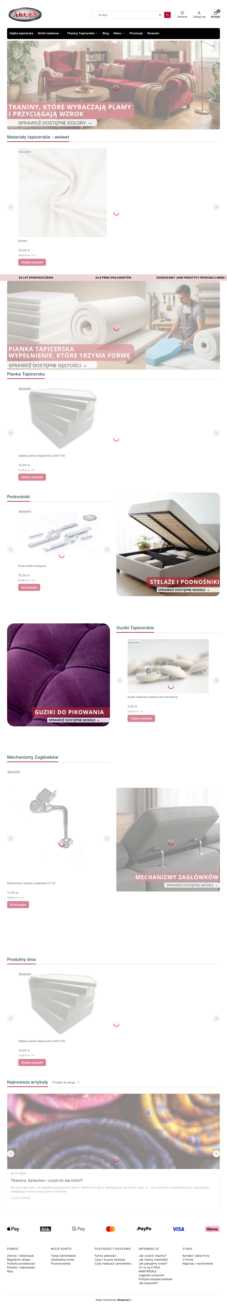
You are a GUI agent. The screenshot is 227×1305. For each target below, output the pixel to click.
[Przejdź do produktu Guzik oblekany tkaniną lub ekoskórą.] (168, 666)
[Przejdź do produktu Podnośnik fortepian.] (58, 535)
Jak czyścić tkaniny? (153, 1255)
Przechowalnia (60, 1263)
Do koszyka (29, 587)
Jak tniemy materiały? (153, 1259)
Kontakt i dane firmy (196, 1255)
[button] (167, 15)
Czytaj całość (20, 1197)
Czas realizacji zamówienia (113, 1263)
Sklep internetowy (112, 1299)
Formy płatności (105, 1255)
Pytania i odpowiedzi (21, 1267)
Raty (10, 1271)
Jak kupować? (148, 1283)
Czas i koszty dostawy (110, 1259)
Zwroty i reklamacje (20, 1255)
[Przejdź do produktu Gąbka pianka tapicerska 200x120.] (62, 418)
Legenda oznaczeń (151, 1275)
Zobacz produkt (32, 262)
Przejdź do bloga (63, 1082)
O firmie (187, 1259)
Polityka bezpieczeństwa (155, 1279)
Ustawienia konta (62, 1259)
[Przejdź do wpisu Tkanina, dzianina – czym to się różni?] (113, 1131)
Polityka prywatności (21, 1263)
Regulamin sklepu (19, 1259)
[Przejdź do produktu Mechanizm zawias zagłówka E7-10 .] (51, 824)
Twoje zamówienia (63, 1255)
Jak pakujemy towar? (153, 1263)
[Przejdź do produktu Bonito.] (62, 192)
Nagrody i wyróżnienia (197, 1263)
